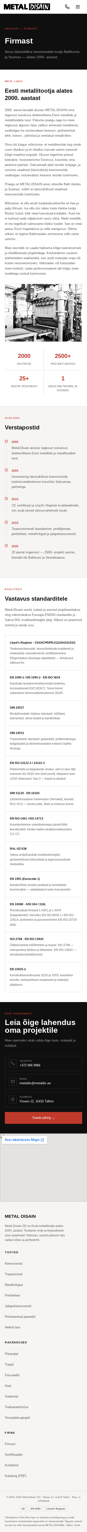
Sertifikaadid (13, 1454)
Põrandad (11, 1354)
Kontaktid (11, 1465)
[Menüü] (77, 6)
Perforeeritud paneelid (20, 1316)
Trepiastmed (13, 1274)
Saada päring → (43, 1117)
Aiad (8, 1386)
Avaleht (12, 28)
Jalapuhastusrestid (18, 1306)
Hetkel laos (13, 1327)
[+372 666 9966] (67, 6)
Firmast (10, 1444)
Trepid (9, 1364)
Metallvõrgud (14, 1285)
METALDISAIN (20, 1216)
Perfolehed (12, 1295)
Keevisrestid (13, 1263)
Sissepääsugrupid (17, 1417)
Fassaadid (12, 1375)
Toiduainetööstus (17, 1407)
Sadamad (11, 1396)
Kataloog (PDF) (15, 1476)
